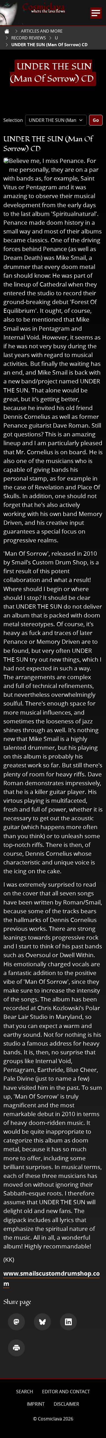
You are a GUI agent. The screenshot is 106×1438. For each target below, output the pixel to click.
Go (96, 120)
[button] (16, 1321)
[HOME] (6, 31)
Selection (13, 120)
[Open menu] (95, 13)
